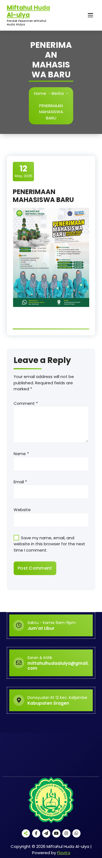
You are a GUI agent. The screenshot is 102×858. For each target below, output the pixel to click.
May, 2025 (23, 171)
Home (40, 93)
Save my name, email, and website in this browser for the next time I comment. (49, 544)
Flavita (63, 853)
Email (20, 482)
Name (21, 453)
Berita (58, 93)
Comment (26, 403)
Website (22, 510)
